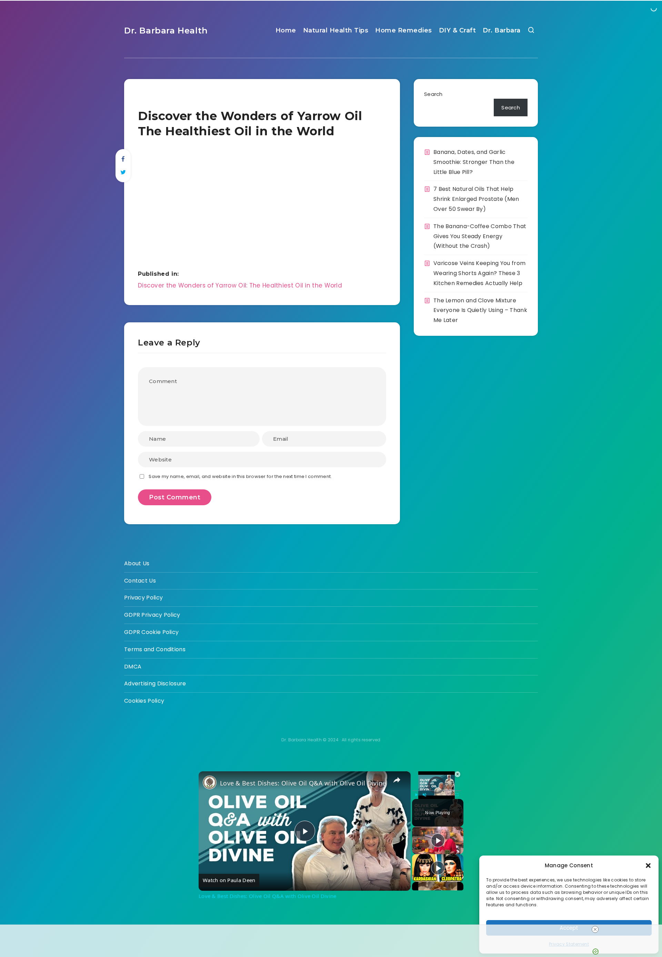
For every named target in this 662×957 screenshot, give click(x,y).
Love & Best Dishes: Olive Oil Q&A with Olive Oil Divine (303, 783)
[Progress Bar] (436, 790)
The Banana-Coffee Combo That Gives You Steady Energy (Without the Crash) (479, 236)
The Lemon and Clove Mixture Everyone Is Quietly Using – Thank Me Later (480, 310)
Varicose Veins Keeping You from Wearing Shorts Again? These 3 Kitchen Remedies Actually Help (479, 273)
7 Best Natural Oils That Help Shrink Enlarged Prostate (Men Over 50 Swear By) (476, 199)
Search (433, 94)
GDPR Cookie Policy (151, 632)
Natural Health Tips (336, 30)
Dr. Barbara (502, 30)
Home (285, 30)
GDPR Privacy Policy (152, 615)
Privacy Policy (143, 598)
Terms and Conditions (154, 649)
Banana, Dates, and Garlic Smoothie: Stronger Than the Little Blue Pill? (473, 162)
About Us (136, 563)
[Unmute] (424, 794)
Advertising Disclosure (155, 683)
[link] (210, 782)
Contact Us (140, 581)
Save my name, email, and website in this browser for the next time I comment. (240, 476)
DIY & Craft (457, 30)
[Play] (416, 794)
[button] (648, 865)
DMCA (132, 667)
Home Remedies (403, 30)
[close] (595, 929)
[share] (397, 780)
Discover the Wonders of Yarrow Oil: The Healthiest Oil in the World (240, 285)
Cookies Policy (144, 701)
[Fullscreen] (457, 794)
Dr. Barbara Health (166, 31)
